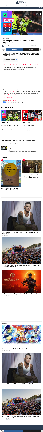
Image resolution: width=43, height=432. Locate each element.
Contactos (27, 427)
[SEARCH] (40, 8)
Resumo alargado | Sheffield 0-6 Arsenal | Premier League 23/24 (10, 124)
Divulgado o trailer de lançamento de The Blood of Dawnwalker (20, 294)
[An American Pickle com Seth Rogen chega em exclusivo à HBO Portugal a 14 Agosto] (32, 166)
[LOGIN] (41, 8)
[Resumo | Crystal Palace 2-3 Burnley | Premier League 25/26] (4, 148)
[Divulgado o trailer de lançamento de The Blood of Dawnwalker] (21, 281)
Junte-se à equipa (22, 427)
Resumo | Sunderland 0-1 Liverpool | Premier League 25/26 (18, 140)
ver (16, 59)
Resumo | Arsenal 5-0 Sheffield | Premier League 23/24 (32, 124)
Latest (6, 6)
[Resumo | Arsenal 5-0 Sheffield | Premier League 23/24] (32, 115)
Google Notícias (13, 100)
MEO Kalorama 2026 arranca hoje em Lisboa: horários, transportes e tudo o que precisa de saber (21, 266)
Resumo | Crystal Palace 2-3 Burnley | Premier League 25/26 (23, 147)
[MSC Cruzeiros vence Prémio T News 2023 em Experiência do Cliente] (11, 173)
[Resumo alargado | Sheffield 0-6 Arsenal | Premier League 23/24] (11, 115)
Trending (36, 6)
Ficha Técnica (16, 427)
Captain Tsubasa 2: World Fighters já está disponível (17, 348)
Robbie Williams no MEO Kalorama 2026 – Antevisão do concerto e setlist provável (21, 233)
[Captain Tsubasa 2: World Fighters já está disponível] (21, 336)
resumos (22, 89)
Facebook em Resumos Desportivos (12, 94)
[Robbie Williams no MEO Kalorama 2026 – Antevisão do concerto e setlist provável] (21, 216)
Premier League (11, 91)
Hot (26, 6)
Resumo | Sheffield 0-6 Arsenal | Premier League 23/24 (21, 65)
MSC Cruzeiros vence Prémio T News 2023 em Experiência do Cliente (10, 190)
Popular (16, 6)
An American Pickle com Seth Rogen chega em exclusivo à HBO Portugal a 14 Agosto (31, 176)
